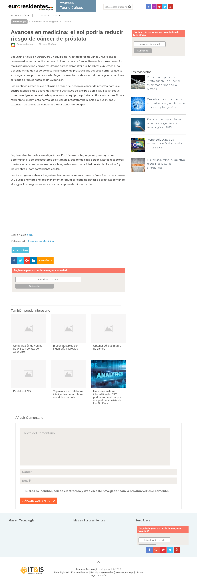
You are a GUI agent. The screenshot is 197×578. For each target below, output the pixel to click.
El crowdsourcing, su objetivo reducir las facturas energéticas (166, 163)
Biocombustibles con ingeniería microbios (65, 347)
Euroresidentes (25, 44)
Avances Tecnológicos (88, 569)
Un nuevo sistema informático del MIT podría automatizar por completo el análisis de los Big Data (107, 397)
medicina (20, 250)
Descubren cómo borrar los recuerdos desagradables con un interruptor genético (166, 103)
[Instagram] (154, 6)
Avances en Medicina (41, 241)
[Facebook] (148, 6)
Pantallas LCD (22, 391)
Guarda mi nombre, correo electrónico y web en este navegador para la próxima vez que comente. (96, 491)
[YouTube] (170, 6)
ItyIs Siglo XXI (61, 572)
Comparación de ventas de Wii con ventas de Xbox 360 (27, 348)
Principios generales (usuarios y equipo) (112, 572)
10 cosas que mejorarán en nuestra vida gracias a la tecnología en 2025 (164, 123)
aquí (29, 235)
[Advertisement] (68, 130)
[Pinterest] (159, 6)
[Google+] (156, 550)
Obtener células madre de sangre (107, 347)
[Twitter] (164, 6)
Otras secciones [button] (46, 15)
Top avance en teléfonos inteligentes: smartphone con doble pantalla (68, 394)
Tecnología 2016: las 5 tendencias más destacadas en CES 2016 (165, 143)
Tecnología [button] (18, 15)
